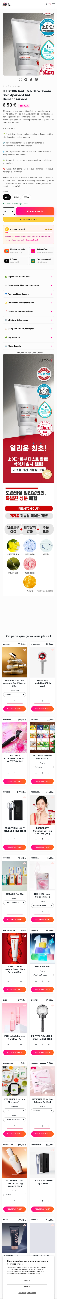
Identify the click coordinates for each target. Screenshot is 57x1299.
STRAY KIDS (35, 644)
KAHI (5, 1000)
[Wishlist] (50, 4)
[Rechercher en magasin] (46, 4)
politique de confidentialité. (29, 1273)
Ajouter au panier (35, 211)
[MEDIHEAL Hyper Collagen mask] (42, 876)
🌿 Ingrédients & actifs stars (17, 276)
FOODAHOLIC (8, 1063)
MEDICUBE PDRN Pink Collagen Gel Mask (42, 1100)
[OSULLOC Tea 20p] (14, 876)
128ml (16, 197)
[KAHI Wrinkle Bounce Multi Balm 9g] (14, 1018)
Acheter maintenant (28, 219)
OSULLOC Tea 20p (15, 894)
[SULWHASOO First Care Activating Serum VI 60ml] (14, 1162)
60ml (7, 197)
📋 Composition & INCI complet (19, 329)
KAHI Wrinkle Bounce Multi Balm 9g (14, 1037)
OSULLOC (6, 858)
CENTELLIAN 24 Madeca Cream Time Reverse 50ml (15, 969)
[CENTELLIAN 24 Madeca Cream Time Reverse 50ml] (14, 948)
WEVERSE (6, 792)
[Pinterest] (36, 79)
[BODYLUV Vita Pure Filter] (42, 1238)
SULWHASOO (8, 1145)
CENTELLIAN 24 (9, 930)
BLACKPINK (7, 719)
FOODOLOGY (35, 792)
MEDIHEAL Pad (42, 966)
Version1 (14, 1107)
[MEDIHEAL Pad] (42, 948)
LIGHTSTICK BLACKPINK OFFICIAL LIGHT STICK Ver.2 (14, 758)
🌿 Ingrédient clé (12, 337)
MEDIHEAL (35, 858)
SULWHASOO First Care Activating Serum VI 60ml (14, 1184)
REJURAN (6, 644)
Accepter (27, 1280)
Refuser (27, 1286)
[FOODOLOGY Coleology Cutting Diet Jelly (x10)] (42, 810)
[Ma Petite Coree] (7, 4)
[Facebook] (25, 79)
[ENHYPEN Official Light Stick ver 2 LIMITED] (42, 1018)
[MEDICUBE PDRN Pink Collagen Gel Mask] (42, 1081)
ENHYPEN (34, 1000)
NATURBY (34, 719)
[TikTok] (31, 79)
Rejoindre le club (32, 240)
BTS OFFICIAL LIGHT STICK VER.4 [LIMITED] (14, 829)
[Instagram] (20, 79)
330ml (26, 197)
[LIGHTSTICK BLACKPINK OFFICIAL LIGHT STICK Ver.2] (14, 737)
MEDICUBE (35, 1063)
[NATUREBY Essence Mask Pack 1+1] (42, 737)
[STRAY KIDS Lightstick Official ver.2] (42, 662)
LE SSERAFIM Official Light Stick (42, 1182)
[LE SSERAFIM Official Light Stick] (42, 1162)
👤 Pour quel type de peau (17, 294)
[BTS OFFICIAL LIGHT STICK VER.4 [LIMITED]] (14, 810)
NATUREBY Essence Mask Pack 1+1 (42, 757)
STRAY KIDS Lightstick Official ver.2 (42, 683)
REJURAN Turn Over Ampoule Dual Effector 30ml (14, 683)
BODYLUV (34, 1220)
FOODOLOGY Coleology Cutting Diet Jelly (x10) (42, 831)
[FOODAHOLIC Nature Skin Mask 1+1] (14, 1081)
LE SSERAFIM (36, 1145)
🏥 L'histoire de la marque (16, 320)
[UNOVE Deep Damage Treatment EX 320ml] (14, 1238)
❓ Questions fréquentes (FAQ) (19, 311)
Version (42, 763)
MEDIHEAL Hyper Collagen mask (42, 895)
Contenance (14, 690)
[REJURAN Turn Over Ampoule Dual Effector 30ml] (14, 662)
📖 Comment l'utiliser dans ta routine (22, 285)
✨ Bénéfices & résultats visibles (19, 302)
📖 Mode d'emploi (13, 346)
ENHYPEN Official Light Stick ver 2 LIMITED (42, 1037)
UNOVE (5, 1220)
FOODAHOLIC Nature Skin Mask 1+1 (14, 1100)
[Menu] (53, 4)
